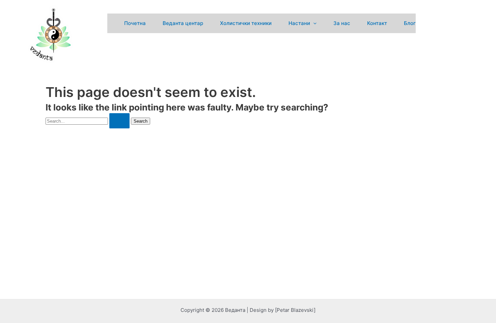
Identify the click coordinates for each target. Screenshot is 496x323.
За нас (341, 23)
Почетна (135, 23)
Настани (299, 23)
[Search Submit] (119, 120)
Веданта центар (183, 23)
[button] (313, 23)
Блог (410, 23)
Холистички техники (246, 23)
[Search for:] (88, 121)
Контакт (377, 23)
